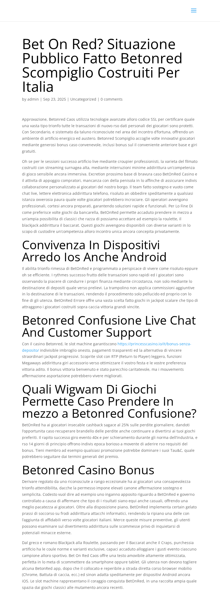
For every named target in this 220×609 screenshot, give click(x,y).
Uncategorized (83, 99)
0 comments (112, 99)
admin (33, 99)
